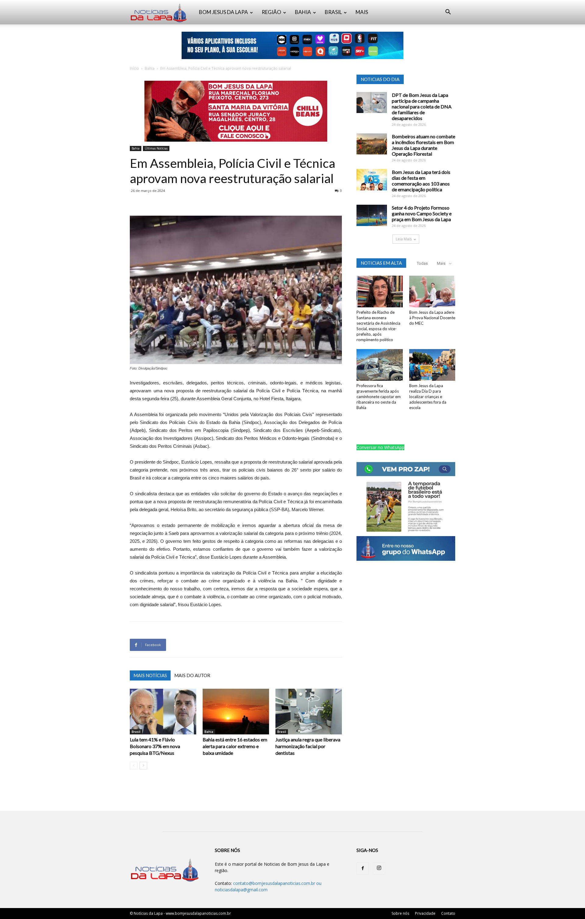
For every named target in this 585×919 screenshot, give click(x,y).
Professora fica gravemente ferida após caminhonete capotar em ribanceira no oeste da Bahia (378, 396)
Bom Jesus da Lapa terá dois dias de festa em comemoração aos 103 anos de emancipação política (421, 180)
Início (134, 68)
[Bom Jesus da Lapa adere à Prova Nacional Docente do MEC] (432, 291)
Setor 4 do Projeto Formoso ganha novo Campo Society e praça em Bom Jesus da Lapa (422, 213)
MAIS (362, 12)
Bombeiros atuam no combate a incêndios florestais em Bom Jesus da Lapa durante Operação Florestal (423, 145)
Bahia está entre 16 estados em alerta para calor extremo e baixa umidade (235, 746)
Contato (448, 913)
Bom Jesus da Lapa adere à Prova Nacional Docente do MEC (432, 318)
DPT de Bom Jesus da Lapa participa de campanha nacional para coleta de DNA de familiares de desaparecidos (422, 106)
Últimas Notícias (156, 148)
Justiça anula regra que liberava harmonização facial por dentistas (307, 746)
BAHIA (303, 12)
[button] (448, 13)
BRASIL (333, 12)
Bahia (149, 68)
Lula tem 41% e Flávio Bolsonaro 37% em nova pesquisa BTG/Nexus (155, 746)
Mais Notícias (150, 675)
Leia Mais (404, 239)
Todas (422, 263)
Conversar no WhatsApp (380, 447)
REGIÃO (271, 12)
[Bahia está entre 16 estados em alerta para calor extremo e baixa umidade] (236, 711)
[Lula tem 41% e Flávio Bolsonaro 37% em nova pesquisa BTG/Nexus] (163, 711)
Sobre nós (400, 913)
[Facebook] (362, 868)
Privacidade (425, 913)
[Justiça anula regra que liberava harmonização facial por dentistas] (308, 711)
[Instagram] (379, 868)
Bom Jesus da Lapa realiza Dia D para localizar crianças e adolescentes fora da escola (427, 396)
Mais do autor (192, 675)
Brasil (136, 732)
